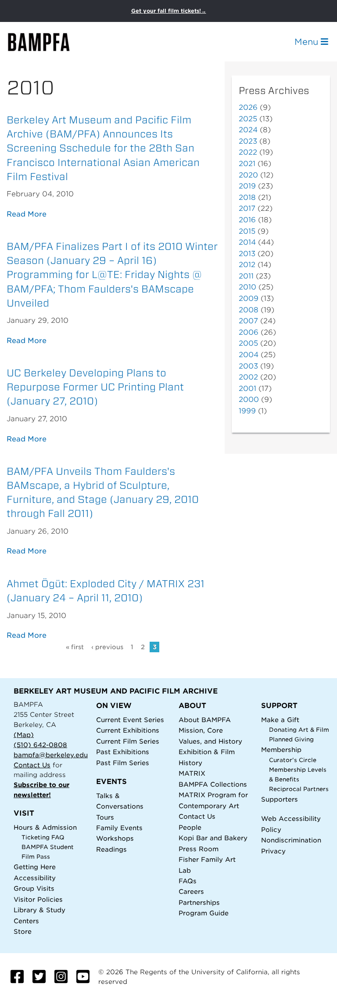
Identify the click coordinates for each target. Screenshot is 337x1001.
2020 (248, 175)
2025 (248, 119)
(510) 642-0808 (40, 744)
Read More (27, 214)
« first (75, 646)
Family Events (119, 827)
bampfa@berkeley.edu (51, 755)
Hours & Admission (45, 827)
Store (23, 931)
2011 (246, 276)
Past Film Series (122, 762)
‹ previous (107, 646)
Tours (105, 817)
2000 (249, 399)
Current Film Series (127, 741)
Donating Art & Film (299, 729)
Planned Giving (291, 739)
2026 (248, 107)
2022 (248, 152)
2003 (248, 366)
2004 (248, 355)
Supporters (279, 799)
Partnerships (199, 902)
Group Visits (34, 888)
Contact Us (32, 765)
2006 (248, 332)
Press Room (199, 849)
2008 (248, 310)
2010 (247, 287)
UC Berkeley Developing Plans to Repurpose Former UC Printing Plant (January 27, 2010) (95, 387)
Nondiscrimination (291, 840)
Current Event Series (130, 719)
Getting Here (35, 867)
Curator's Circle (292, 760)
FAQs (188, 881)
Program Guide (204, 913)
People (190, 827)
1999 (247, 411)
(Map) (24, 734)
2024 (248, 130)
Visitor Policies (38, 899)
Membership (281, 749)
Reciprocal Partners (299, 789)
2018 (247, 197)
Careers (191, 891)
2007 (248, 321)
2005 (248, 343)
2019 (247, 186)
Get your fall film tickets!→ (168, 10)
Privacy (273, 851)
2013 (247, 253)
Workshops (115, 838)
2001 (247, 388)
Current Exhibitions (127, 730)
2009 (248, 298)
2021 (247, 163)
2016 (247, 220)
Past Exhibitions (122, 751)
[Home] (46, 42)
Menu (307, 41)
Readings (111, 849)
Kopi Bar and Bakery (213, 838)
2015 (247, 231)
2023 (248, 141)
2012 (247, 264)
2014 (247, 242)
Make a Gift (280, 719)
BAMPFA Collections (213, 784)
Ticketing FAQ (43, 837)
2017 (247, 208)
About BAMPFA (205, 719)
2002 (248, 377)
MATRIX (192, 773)
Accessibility (35, 878)
